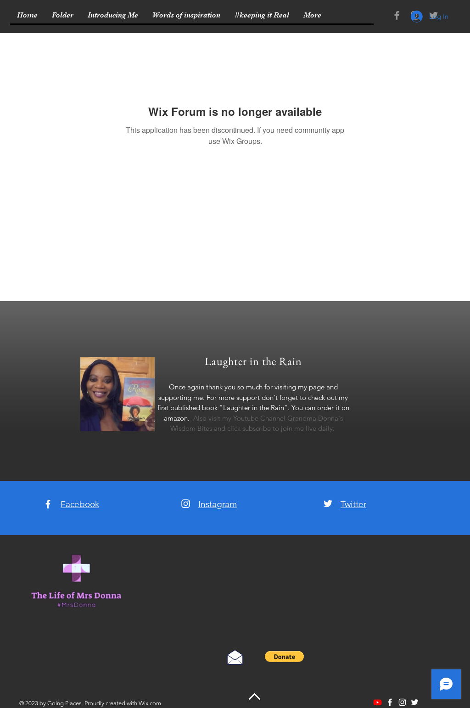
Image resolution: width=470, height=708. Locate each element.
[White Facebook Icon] (48, 504)
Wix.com (150, 703)
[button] (284, 656)
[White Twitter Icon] (328, 503)
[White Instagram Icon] (185, 503)
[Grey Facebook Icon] (397, 15)
